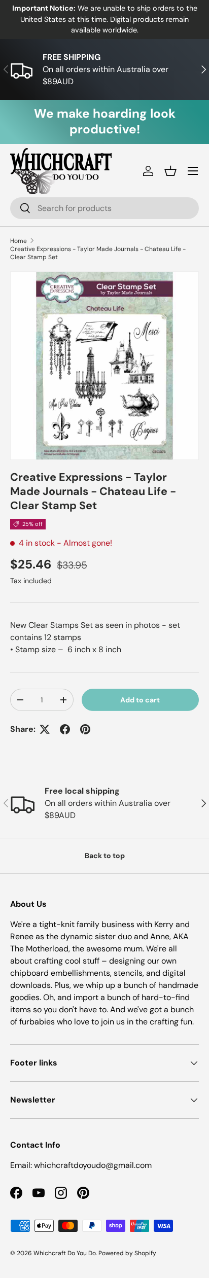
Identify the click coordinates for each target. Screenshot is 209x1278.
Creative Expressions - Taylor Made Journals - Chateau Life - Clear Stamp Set (98, 253)
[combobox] (104, 208)
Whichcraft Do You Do (64, 1253)
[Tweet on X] (44, 729)
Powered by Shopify (127, 1253)
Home (18, 241)
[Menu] (193, 171)
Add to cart (140, 699)
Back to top (105, 855)
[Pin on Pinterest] (85, 729)
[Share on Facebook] (65, 729)
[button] (170, 171)
